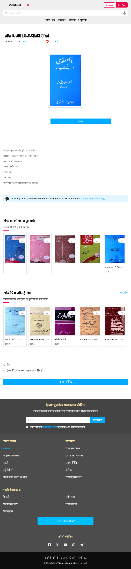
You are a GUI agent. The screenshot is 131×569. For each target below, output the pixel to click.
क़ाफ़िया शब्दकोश (11, 455)
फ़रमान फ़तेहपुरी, (18, 150)
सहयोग (6, 448)
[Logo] (14, 5)
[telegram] (82, 544)
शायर (47, 20)
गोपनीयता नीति (49, 427)
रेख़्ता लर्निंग (71, 504)
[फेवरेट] (49, 41)
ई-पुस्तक (82, 20)
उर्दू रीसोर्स (7, 469)
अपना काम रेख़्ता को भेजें (15, 477)
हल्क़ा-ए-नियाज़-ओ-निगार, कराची (25, 156)
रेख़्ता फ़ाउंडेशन (73, 448)
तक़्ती (5, 462)
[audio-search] (124, 13)
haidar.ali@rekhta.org (93, 198)
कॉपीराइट (82, 557)
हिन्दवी (6, 496)
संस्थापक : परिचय (74, 455)
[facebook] (49, 544)
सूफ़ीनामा (70, 496)
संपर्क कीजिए (72, 462)
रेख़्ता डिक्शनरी (10, 504)
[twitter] (57, 544)
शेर (53, 20)
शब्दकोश (62, 20)
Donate (109, 5)
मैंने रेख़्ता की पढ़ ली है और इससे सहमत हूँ (57, 427)
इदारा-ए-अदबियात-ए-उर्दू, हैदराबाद (24, 183)
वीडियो (72, 20)
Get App (122, 5)
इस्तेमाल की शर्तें (68, 557)
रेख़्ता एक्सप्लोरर (74, 477)
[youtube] (65, 544)
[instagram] (73, 544)
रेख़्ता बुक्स (8, 511)
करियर (69, 469)
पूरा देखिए (123, 292)
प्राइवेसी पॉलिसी (52, 557)
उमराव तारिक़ (30, 150)
